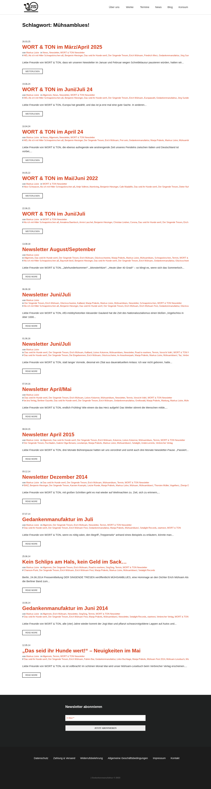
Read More (31, 276)
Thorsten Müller (161, 485)
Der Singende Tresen (118, 55)
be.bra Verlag (30, 400)
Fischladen (50, 443)
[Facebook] (102, 769)
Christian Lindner (121, 222)
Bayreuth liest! (66, 260)
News (45, 52)
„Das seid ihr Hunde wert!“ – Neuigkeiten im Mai (81, 651)
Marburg (165, 400)
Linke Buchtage (124, 659)
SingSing (110, 567)
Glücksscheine (109, 355)
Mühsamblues (146, 258)
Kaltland (81, 303)
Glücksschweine (102, 258)
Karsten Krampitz (78, 485)
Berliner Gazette (45, 400)
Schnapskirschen (163, 258)
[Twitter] (108, 769)
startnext (162, 528)
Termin (175, 258)
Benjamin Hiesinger (74, 55)
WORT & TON (174, 528)
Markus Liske (171, 140)
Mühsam (134, 485)
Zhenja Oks (185, 485)
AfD (25, 55)
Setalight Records (148, 528)
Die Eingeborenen (77, 355)
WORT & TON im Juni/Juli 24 (57, 89)
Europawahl (149, 98)
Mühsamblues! (186, 140)
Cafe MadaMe (126, 186)
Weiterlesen (32, 71)
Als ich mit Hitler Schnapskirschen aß (46, 55)
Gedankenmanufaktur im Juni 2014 (65, 608)
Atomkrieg (94, 186)
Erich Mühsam (136, 55)
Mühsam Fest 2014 (156, 659)
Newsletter (54, 52)
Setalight (136, 443)
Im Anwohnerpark (125, 355)
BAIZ (26, 485)
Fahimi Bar (89, 659)
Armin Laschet (86, 222)
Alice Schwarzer (31, 186)
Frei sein (124, 140)
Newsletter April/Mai (46, 389)
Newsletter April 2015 (48, 434)
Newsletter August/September (59, 249)
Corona (133, 222)
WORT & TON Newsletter (72, 52)
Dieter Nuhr (184, 186)
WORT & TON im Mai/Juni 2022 (60, 178)
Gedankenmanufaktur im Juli (57, 519)
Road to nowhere (143, 352)
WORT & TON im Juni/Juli (53, 214)
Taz (180, 355)
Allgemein (47, 95)
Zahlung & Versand (64, 758)
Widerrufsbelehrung (91, 758)
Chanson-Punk (31, 570)
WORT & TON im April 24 (52, 132)
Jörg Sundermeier (188, 55)
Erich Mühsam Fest (149, 306)
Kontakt (175, 758)
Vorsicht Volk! (165, 352)
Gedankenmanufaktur (169, 55)
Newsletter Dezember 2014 (54, 477)
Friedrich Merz (151, 55)
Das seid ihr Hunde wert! (95, 55)
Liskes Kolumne (100, 352)
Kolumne (117, 440)
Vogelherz (174, 485)
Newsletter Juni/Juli (46, 295)
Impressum (159, 758)
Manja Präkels (157, 140)
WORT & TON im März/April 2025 (62, 47)
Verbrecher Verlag (164, 443)
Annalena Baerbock (69, 222)
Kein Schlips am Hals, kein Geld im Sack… (74, 562)
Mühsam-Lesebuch (175, 659)
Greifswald (140, 400)
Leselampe (82, 443)
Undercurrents (148, 443)
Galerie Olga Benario (66, 443)
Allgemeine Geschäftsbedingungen (128, 758)
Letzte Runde (94, 485)
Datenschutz (41, 758)
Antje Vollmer (82, 186)
